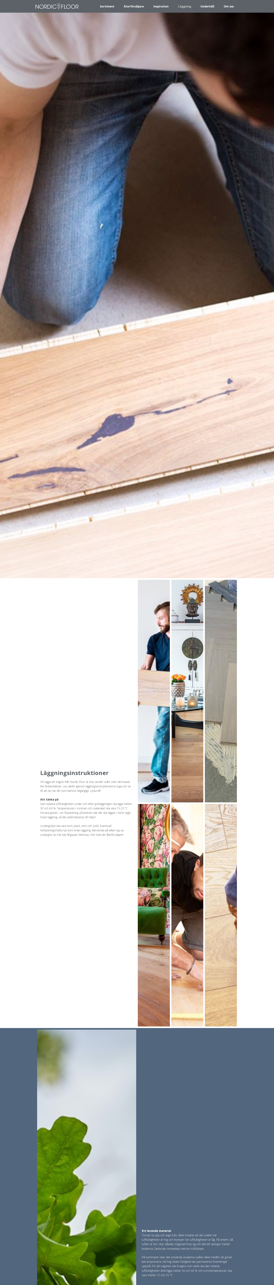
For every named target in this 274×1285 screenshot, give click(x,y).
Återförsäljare (134, 6)
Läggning (184, 6)
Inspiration (161, 6)
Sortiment (107, 6)
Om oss (229, 6)
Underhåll (207, 6)
